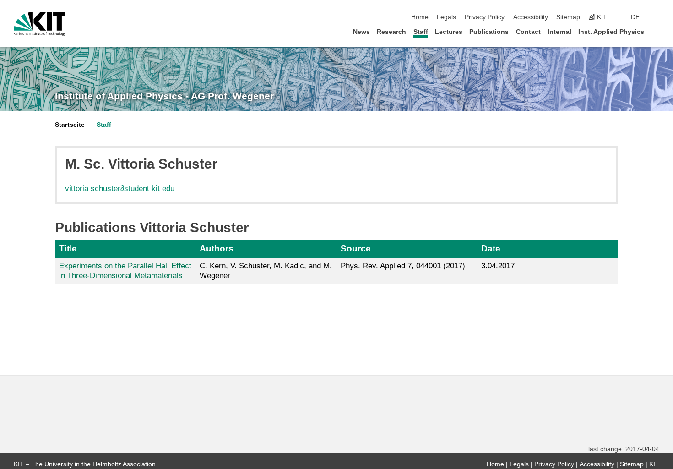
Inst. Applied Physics (611, 31)
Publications (489, 31)
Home (420, 17)
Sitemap (568, 17)
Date (490, 248)
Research (391, 31)
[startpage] (656, 31)
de (635, 17)
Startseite (70, 124)
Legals (446, 17)
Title (68, 248)
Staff (420, 31)
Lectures (448, 31)
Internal (559, 31)
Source (356, 248)
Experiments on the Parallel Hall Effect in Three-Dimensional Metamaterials (125, 270)
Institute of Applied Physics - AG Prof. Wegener (164, 96)
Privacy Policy (485, 17)
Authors (216, 248)
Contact (528, 31)
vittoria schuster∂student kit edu (119, 188)
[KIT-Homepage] (39, 24)
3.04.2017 (498, 266)
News (361, 31)
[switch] (656, 17)
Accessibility (530, 17)
